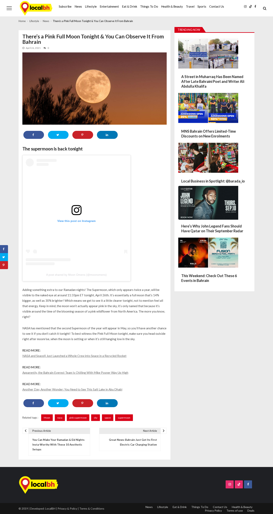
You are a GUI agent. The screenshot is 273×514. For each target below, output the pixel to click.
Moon (47, 417)
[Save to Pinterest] (82, 135)
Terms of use (234, 510)
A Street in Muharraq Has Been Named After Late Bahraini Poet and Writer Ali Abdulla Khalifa (212, 81)
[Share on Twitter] (58, 135)
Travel (190, 6)
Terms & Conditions (91, 508)
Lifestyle (91, 6)
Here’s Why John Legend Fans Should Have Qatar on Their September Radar (212, 228)
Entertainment (109, 6)
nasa (59, 417)
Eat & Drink (129, 6)
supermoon (124, 417)
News (78, 6)
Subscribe (65, 6)
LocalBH (50, 508)
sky (95, 417)
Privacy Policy (213, 510)
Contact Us (216, 6)
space (108, 417)
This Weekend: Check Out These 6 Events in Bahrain (209, 278)
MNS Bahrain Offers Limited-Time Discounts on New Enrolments (208, 133)
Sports (201, 6)
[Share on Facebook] (33, 135)
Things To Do (149, 6)
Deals (250, 510)
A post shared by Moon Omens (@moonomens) (76, 274)
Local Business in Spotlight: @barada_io (213, 181)
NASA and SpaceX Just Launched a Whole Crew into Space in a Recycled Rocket (74, 356)
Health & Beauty (172, 6)
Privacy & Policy (67, 508)
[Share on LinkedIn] (107, 135)
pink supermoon (78, 417)
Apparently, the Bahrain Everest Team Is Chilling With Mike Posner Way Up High (75, 372)
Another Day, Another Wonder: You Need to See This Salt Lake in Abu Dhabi (72, 389)
